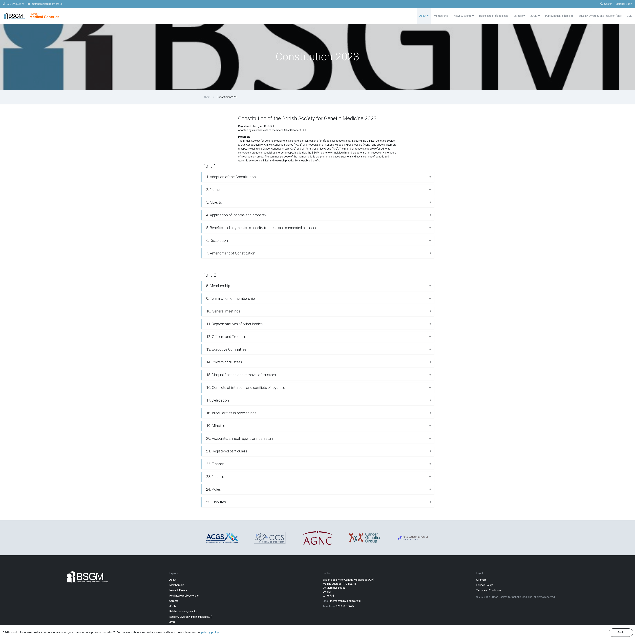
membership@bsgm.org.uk (345, 600)
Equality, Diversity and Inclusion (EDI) (190, 616)
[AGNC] (317, 538)
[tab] (317, 177)
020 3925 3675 (345, 606)
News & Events (178, 590)
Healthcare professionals (184, 595)
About (207, 97)
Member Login (623, 3)
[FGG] (412, 538)
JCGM (172, 606)
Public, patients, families (183, 611)
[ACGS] (222, 538)
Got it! (620, 632)
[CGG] (365, 538)
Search (608, 3)
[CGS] (270, 538)
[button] (317, 177)
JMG (172, 622)
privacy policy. (210, 632)
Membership (176, 585)
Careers (173, 600)
